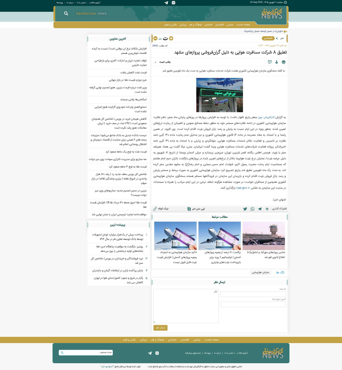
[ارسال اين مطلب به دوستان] (270, 62)
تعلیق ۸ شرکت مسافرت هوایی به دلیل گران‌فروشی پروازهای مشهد (230, 52)
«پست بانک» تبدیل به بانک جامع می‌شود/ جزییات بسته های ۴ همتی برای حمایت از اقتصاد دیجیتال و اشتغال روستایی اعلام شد (119, 140)
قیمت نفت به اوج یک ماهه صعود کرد (126, 152)
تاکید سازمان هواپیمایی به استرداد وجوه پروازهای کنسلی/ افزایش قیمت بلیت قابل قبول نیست (177, 257)
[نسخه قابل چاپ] (283, 62)
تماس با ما (81, 2)
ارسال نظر (160, 328)
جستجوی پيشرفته (193, 353)
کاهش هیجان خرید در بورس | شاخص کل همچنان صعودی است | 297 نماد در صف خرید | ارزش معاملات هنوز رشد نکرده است (119, 123)
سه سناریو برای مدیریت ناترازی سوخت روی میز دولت (118, 159)
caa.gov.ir (243, 188)
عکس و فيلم (170, 25)
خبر (282, 38)
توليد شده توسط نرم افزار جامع (120, 366)
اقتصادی (219, 25)
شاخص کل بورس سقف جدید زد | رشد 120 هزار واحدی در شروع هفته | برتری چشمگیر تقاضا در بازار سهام (119, 178)
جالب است (164, 62)
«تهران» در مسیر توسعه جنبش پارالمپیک (263, 31)
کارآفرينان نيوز (266, 117)
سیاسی (230, 25)
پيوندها (60, 2)
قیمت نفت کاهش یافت (134, 72)
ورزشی (183, 25)
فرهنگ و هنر (195, 25)
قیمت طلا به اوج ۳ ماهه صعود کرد (128, 167)
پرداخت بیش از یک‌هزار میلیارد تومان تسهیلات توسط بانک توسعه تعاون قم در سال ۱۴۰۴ (117, 237)
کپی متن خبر (198, 209)
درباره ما (70, 2)
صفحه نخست (243, 25)
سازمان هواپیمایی (260, 272)
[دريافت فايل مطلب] (276, 62)
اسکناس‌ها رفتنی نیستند (133, 99)
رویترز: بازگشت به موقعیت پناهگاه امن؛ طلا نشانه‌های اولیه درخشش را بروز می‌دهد (119, 248)
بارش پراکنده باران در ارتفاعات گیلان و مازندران (117, 270)
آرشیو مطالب (94, 2)
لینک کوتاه (163, 209)
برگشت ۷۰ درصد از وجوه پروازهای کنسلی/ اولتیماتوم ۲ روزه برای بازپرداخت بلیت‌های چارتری (223, 257)
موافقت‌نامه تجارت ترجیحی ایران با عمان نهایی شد (119, 214)
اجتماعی (208, 25)
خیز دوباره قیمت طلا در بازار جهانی (128, 80)
